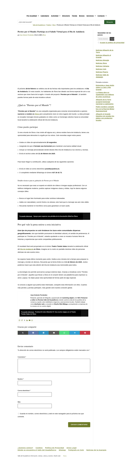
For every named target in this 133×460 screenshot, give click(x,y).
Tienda (74, 16)
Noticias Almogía (102, 60)
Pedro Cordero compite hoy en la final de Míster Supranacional (105, 109)
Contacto (101, 16)
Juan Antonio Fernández (27, 35)
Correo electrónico (24, 390)
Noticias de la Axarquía (96, 450)
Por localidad (32, 16)
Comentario (22, 357)
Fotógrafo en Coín (76, 450)
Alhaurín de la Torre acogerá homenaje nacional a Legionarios (104, 102)
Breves (82, 16)
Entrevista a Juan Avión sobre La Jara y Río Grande (105, 87)
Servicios (90, 16)
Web (19, 402)
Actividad (54, 16)
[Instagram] (19, 320)
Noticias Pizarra (102, 72)
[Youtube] (29, 320)
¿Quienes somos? (25, 448)
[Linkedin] (27, 320)
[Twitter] (24, 320)
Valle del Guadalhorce (39, 25)
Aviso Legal (71, 448)
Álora (53, 25)
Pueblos (49, 25)
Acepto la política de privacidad (112, 43)
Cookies (39, 448)
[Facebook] (22, 320)
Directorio (66, 16)
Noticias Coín (101, 69)
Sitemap (62, 450)
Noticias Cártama (102, 66)
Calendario (45, 16)
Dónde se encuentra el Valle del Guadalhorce (37, 450)
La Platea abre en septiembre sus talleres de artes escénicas (105, 95)
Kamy (64, 456)
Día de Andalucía (26, 249)
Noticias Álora (101, 63)
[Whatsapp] (32, 320)
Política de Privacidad (54, 448)
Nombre (21, 379)
